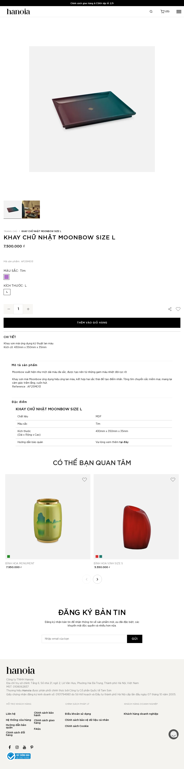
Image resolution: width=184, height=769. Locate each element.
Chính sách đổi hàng (15, 733)
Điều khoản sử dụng (78, 714)
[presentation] (97, 579)
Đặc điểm (19, 402)
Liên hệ (10, 714)
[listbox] (92, 278)
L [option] (7, 292)
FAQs (37, 729)
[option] (6, 277)
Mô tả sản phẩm (24, 365)
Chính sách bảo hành (44, 714)
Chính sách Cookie (77, 726)
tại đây (123, 442)
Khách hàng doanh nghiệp (141, 714)
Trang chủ (10, 231)
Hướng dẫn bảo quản (16, 726)
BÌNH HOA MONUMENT (19, 563)
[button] (31, 209)
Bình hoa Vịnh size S (108, 563)
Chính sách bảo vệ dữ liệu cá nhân (87, 720)
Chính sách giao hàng (44, 721)
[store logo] (18, 11)
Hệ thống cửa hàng (18, 720)
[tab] (92, 365)
